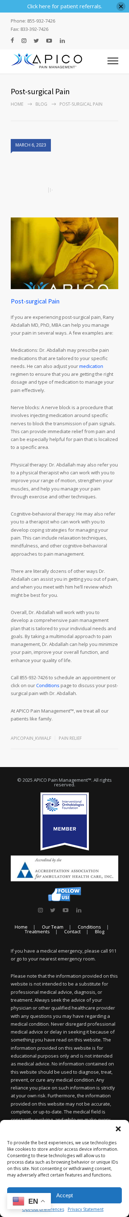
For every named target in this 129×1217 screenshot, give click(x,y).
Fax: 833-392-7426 (29, 29)
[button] (118, 1128)
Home (17, 104)
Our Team (52, 927)
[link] (40, 910)
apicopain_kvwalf (31, 738)
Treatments (37, 931)
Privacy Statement (86, 1209)
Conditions (47, 685)
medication (91, 366)
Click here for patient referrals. (64, 6)
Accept (64, 1195)
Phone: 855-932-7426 (33, 21)
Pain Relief (70, 738)
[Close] (120, 6)
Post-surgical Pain (35, 301)
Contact (72, 931)
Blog (41, 104)
